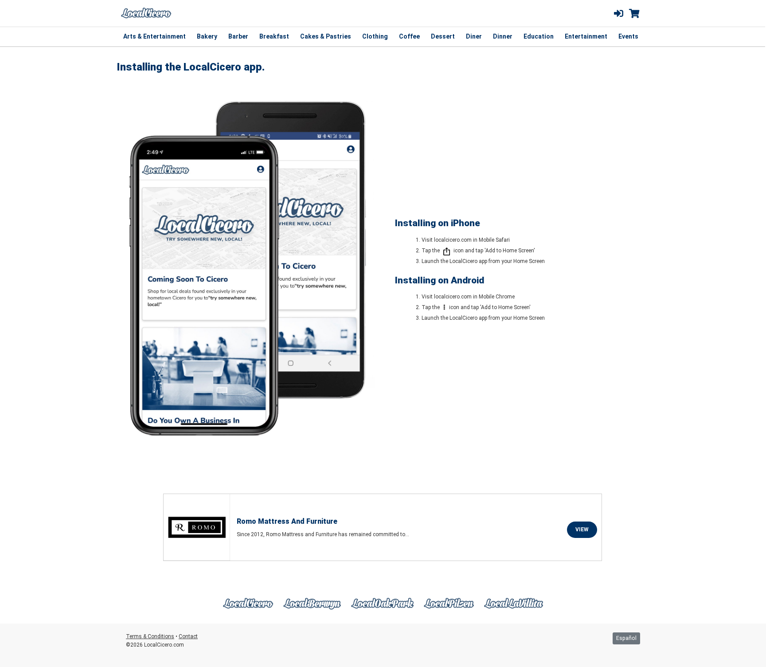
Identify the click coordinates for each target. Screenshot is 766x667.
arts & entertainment (154, 36)
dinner (502, 36)
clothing (375, 36)
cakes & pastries (325, 36)
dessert (443, 36)
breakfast (274, 36)
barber (238, 36)
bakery (207, 36)
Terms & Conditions (150, 636)
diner (474, 36)
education (539, 36)
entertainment (586, 36)
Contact (188, 636)
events (628, 36)
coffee (409, 36)
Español (626, 638)
